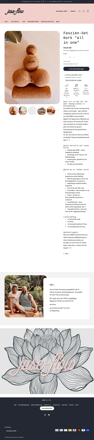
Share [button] (66, 253)
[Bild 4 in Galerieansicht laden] (51, 110)
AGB (15, 405)
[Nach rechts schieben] (58, 111)
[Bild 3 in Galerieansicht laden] (41, 110)
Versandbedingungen (23, 405)
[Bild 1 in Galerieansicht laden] (13, 110)
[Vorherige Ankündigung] (5, 1)
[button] (6, 22)
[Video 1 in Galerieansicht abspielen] (32, 110)
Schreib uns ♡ (47, 405)
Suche (76, 405)
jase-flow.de (11, 437)
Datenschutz (56, 405)
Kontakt (71, 405)
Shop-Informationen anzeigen (73, 80)
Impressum (64, 405)
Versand (72, 50)
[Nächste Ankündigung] (89, 1)
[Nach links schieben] (7, 111)
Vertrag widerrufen (47, 408)
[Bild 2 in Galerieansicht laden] (23, 110)
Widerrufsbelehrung (36, 405)
